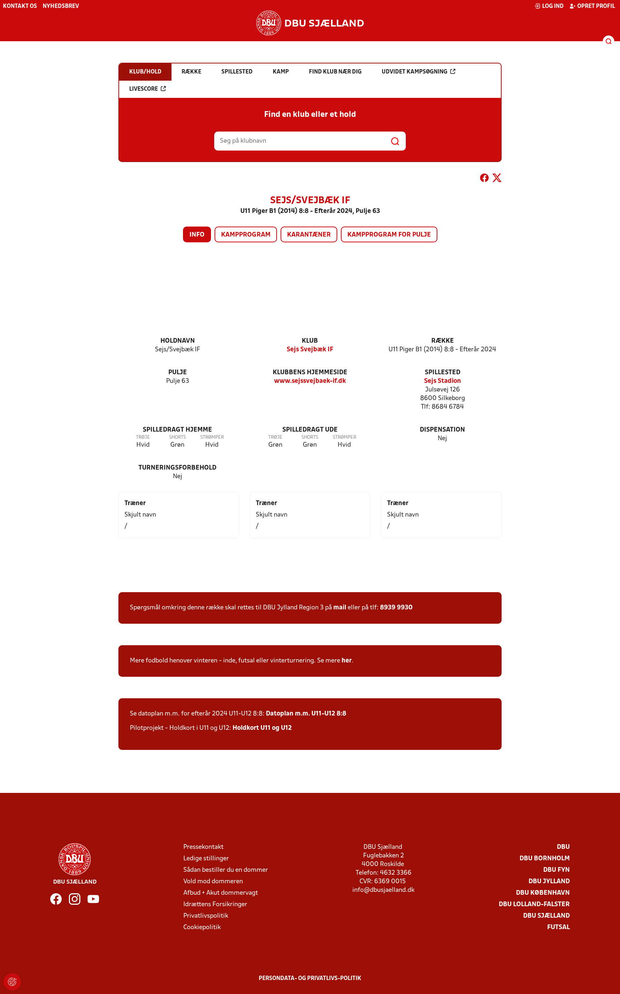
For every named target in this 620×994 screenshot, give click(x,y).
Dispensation (442, 430)
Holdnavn (177, 341)
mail (339, 608)
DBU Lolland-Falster (534, 905)
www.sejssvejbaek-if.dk (310, 381)
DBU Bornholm (545, 859)
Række (442, 341)
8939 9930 (396, 608)
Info (197, 235)
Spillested (442, 373)
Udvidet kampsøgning (414, 72)
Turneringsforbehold (177, 468)
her (347, 661)
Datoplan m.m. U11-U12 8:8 (306, 714)
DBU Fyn (556, 870)
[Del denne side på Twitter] (497, 179)
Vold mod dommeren (213, 882)
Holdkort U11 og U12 (262, 728)
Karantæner (309, 235)
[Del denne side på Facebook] (484, 179)
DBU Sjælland (546, 916)
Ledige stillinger (206, 859)
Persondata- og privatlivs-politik (310, 978)
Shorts (177, 437)
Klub (310, 341)
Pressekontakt (203, 847)
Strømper (212, 437)
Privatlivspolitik (205, 916)
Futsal (558, 927)
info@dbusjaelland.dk (383, 890)
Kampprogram (246, 235)
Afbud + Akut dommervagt (220, 893)
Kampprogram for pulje (389, 235)
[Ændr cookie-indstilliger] (12, 981)
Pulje (177, 373)
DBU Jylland (549, 882)
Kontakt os (20, 6)
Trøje (143, 437)
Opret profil (596, 6)
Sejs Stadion (442, 381)
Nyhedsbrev (61, 6)
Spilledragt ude (310, 430)
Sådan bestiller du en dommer (225, 870)
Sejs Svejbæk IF (310, 350)
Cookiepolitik (202, 927)
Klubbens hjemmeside (310, 373)
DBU (563, 847)
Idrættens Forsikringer (215, 905)
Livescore (143, 89)
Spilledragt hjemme (177, 430)
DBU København (543, 893)
